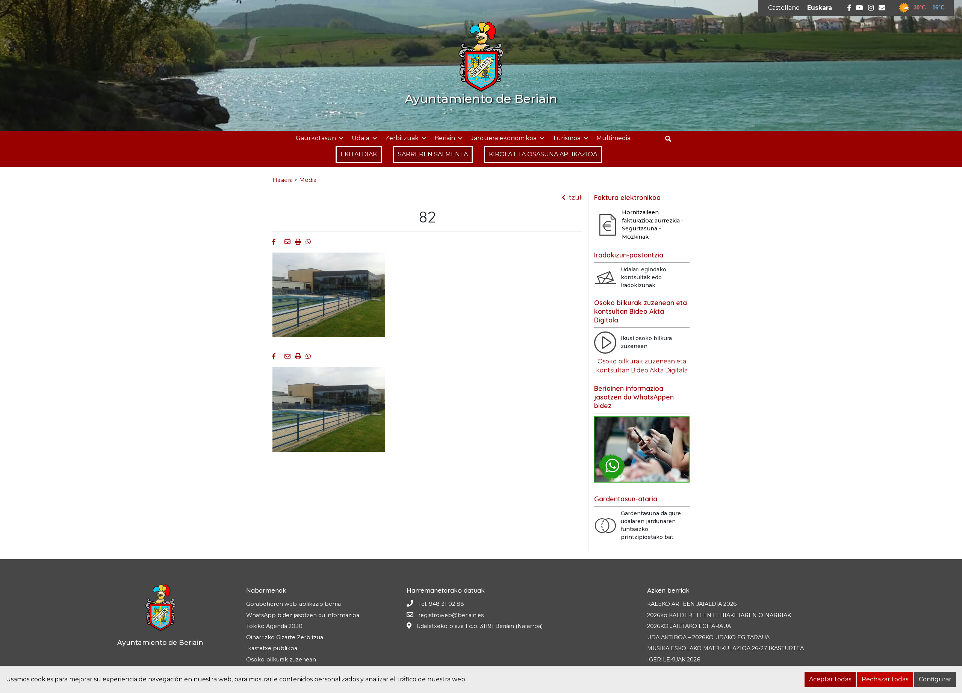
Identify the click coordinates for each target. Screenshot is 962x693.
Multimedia (613, 138)
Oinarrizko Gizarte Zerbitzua (284, 637)
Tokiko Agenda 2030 (274, 626)
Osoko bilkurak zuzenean (281, 659)
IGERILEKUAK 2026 (673, 659)
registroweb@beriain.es (451, 615)
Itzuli (574, 197)
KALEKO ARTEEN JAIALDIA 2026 (692, 604)
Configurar (935, 679)
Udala (360, 138)
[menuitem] (783, 8)
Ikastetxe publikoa (271, 648)
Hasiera (282, 180)
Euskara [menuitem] (819, 7)
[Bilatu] (671, 138)
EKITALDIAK (358, 154)
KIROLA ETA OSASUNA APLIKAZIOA (543, 154)
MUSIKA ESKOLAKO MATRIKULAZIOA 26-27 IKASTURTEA (725, 648)
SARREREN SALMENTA (433, 154)
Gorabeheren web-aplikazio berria (293, 604)
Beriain (444, 138)
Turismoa (566, 138)
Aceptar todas (830, 679)
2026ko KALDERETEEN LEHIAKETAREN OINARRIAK (719, 615)
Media (307, 180)
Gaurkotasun (316, 138)
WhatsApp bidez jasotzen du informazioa (302, 615)
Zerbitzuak (402, 138)
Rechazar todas (885, 679)
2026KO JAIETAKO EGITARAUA (689, 626)
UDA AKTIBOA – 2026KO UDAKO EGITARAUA (708, 637)
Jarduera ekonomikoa (504, 138)
